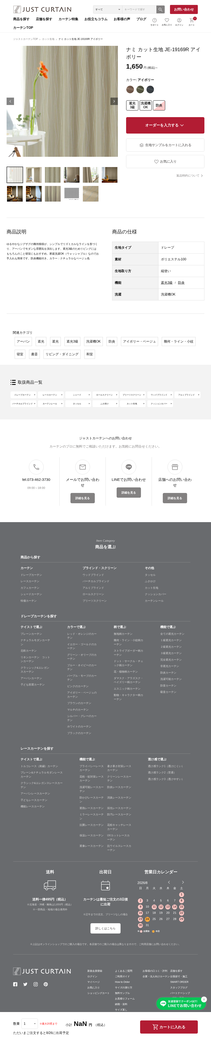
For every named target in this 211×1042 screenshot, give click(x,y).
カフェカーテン (30, 587)
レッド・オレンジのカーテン (82, 635)
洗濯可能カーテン (171, 679)
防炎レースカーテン (119, 787)
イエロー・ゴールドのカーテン (82, 646)
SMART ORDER (179, 982)
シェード (77, 395)
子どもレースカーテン (34, 800)
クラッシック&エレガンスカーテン (35, 669)
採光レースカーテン (119, 808)
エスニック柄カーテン (127, 688)
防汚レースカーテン (119, 814)
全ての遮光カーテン (172, 633)
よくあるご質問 (123, 970)
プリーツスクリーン (132, 395)
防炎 (159, 105)
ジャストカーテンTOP (25, 39)
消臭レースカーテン (119, 797)
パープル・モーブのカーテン (82, 677)
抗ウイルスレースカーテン (119, 848)
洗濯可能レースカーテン (92, 789)
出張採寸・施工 (179, 976)
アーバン (23, 341)
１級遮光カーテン (171, 640)
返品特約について (187, 175)
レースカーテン (50, 395)
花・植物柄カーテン (126, 671)
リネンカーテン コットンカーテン (35, 659)
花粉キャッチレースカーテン (119, 827)
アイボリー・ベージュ (139, 341)
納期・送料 (121, 1004)
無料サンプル (122, 993)
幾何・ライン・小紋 (178, 341)
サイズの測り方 (123, 987)
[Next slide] (183, 882)
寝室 (20, 354)
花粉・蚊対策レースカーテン (92, 778)
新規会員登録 (94, 970)
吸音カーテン (168, 692)
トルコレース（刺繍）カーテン (39, 766)
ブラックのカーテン (79, 733)
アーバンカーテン (31, 678)
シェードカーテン (31, 594)
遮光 (41, 341)
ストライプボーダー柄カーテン (128, 652)
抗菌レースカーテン (92, 824)
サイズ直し (121, 1009)
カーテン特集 (68, 19)
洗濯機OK (146, 105)
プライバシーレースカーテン (92, 768)
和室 (89, 354)
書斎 (34, 354)
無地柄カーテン (123, 633)
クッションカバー (159, 404)
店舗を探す (44, 19)
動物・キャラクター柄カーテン (128, 697)
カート (192, 21)
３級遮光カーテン (171, 653)
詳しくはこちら (105, 928)
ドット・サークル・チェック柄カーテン (128, 663)
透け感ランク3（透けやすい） (166, 779)
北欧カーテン (29, 650)
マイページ (93, 982)
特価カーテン (29, 600)
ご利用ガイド (122, 976)
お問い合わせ (184, 9)
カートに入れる (172, 1027)
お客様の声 (122, 19)
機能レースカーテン (33, 806)
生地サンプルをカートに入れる (168, 145)
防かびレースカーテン (92, 799)
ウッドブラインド (159, 395)
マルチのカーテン (78, 709)
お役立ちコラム (96, 19)
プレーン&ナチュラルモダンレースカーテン (42, 774)
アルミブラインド (186, 395)
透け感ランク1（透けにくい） (166, 766)
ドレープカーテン (22, 395)
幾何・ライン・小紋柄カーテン (128, 642)
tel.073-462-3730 (36, 480)
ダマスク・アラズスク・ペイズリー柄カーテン (128, 680)
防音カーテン (168, 685)
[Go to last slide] (179, 882)
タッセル (77, 404)
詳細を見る (82, 498)
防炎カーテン (168, 672)
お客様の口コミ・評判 (155, 970)
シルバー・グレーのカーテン (82, 718)
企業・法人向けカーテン (156, 976)
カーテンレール (50, 404)
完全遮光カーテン (171, 659)
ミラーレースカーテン (92, 816)
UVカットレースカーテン (118, 837)
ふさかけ (150, 581)
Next (114, 101)
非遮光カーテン (169, 666)
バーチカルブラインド (22, 404)
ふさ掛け (104, 404)
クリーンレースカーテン (119, 778)
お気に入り (167, 25)
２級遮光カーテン (171, 646)
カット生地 (48, 39)
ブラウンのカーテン (79, 703)
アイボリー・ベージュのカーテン (82, 694)
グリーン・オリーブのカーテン (82, 656)
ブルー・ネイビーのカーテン (82, 667)
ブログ (141, 19)
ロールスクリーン (104, 395)
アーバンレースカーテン (35, 793)
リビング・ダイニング (62, 354)
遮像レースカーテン (92, 845)
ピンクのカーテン (78, 686)
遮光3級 (132, 105)
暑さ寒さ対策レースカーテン (119, 768)
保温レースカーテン (92, 835)
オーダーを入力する (162, 125)
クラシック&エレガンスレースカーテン (42, 785)
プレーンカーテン (31, 633)
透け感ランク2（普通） (162, 772)
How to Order (122, 982)
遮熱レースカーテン (92, 808)
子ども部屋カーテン (33, 684)
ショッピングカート (98, 993)
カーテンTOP (23, 27)
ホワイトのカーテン (79, 726)
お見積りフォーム (125, 998)
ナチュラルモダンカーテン (35, 642)
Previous (10, 101)
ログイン (179, 25)
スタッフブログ (179, 987)
